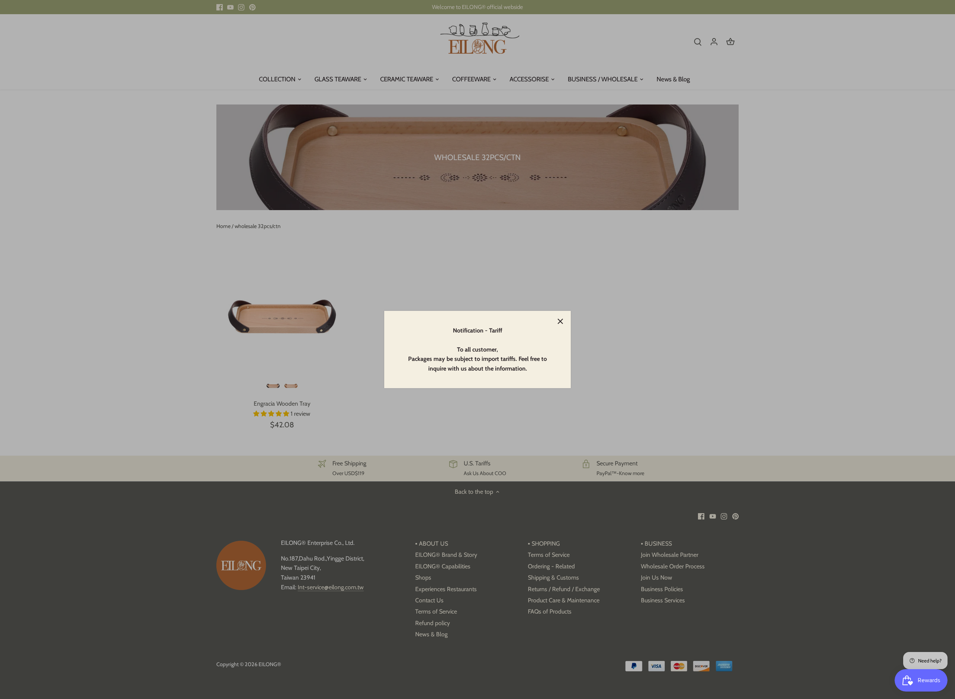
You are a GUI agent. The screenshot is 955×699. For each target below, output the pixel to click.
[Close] (560, 321)
